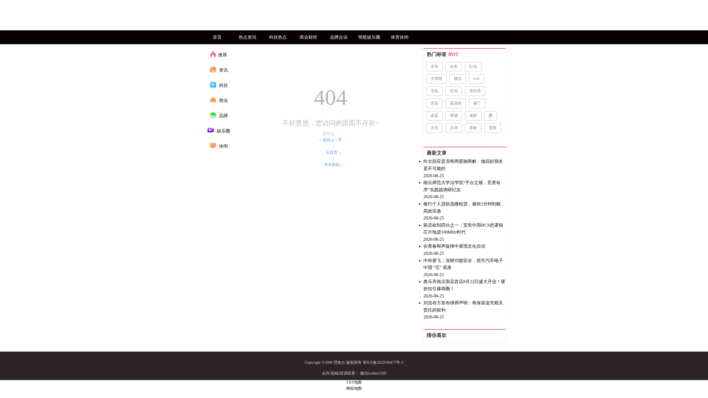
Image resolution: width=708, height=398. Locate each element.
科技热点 (278, 37)
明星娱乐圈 (369, 37)
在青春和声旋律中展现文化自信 (454, 246)
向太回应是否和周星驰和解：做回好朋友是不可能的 (463, 165)
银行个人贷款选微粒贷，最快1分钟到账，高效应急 (464, 207)
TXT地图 (354, 382)
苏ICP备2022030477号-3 (383, 362)
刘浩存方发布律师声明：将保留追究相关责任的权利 (463, 306)
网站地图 (354, 388)
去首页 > (333, 152)
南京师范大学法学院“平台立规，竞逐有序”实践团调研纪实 (462, 186)
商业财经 (308, 37)
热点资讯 (247, 37)
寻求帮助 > (333, 165)
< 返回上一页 (330, 140)
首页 (217, 37)
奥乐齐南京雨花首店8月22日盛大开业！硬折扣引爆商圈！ (464, 285)
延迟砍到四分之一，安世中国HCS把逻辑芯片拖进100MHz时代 (463, 229)
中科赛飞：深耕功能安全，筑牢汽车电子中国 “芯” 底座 (463, 264)
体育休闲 (399, 37)
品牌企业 (339, 37)
